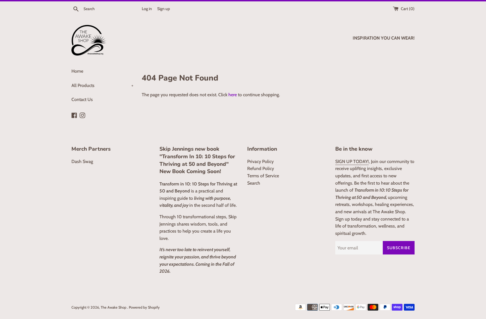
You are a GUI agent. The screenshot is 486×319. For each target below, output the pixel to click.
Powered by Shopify (144, 307)
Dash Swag (82, 161)
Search (253, 183)
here (232, 94)
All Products (102, 85)
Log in (147, 8)
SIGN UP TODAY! (352, 161)
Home (77, 71)
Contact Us (82, 99)
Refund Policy (260, 168)
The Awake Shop (114, 307)
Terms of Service (263, 175)
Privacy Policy (260, 161)
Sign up (163, 8)
